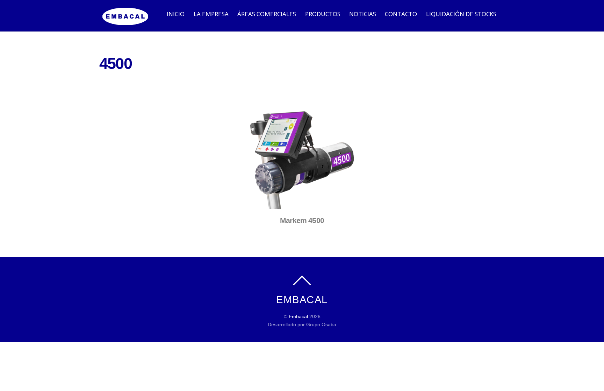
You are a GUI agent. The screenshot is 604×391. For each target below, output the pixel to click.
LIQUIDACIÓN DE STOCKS (461, 14)
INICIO (176, 14)
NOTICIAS (362, 14)
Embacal (298, 316)
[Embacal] (125, 21)
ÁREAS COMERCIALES (266, 14)
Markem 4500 (302, 220)
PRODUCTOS (322, 14)
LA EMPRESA (211, 14)
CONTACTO (401, 14)
